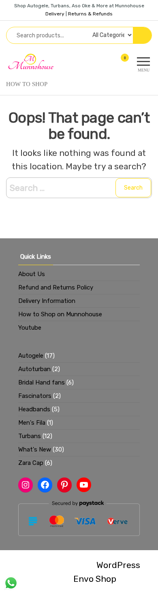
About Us (31, 274)
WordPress (118, 565)
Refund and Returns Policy (55, 287)
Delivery (54, 14)
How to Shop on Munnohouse (60, 314)
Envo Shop (94, 579)
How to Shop (26, 84)
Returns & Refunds (90, 14)
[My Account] (110, 63)
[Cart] (120, 64)
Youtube (29, 327)
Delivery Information (46, 301)
